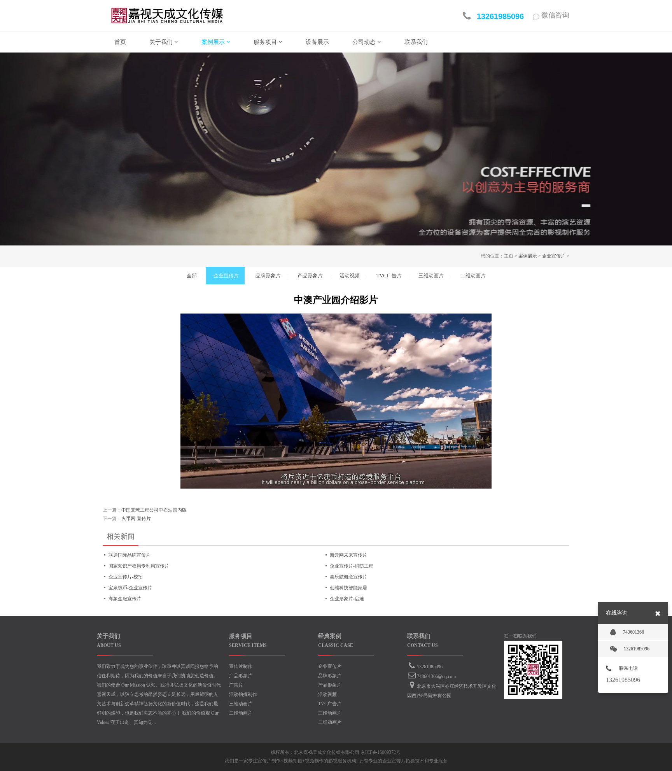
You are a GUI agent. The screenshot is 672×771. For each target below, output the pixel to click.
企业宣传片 (553, 256)
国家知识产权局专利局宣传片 (138, 566)
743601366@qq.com (436, 676)
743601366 (633, 632)
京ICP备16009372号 (380, 752)
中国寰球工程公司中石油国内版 (154, 510)
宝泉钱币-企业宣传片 (130, 588)
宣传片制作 (240, 666)
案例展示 (527, 256)
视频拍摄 (293, 761)
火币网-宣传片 (136, 518)
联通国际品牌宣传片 (129, 555)
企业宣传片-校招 (125, 577)
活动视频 (327, 694)
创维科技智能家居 (348, 588)
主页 (508, 256)
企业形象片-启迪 (347, 598)
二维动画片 (240, 713)
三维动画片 (240, 703)
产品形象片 (240, 675)
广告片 (236, 685)
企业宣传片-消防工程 (351, 566)
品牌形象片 (329, 675)
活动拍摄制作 (243, 694)
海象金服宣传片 (124, 598)
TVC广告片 (329, 703)
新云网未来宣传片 (348, 555)
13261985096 (430, 666)
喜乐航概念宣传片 (348, 577)
